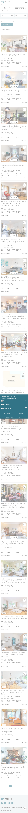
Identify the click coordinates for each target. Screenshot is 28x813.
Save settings (7, 413)
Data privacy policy (10, 417)
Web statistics (6, 404)
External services (7, 408)
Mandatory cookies (8, 401)
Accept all (21, 413)
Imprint (18, 417)
